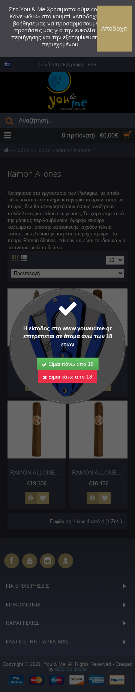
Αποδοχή (114, 28)
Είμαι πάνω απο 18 (70, 364)
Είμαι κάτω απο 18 (69, 377)
